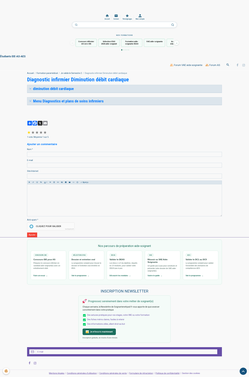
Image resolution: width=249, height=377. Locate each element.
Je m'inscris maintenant (101, 332)
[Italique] (33, 182)
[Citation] (50, 182)
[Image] (66, 182)
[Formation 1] (121, 49)
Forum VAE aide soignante (187, 65)
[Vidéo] (70, 182)
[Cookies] (6, 371)
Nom (29, 149)
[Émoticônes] (77, 182)
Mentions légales (56, 373)
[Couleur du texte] (45, 182)
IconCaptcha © (69, 229)
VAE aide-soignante (154, 42)
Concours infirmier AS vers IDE (86, 43)
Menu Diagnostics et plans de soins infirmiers (68, 101)
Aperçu (85, 182)
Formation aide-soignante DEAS (131, 43)
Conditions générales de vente (113, 373)
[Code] (73, 182)
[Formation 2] (123, 49)
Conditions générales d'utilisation (82, 373)
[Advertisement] (52, 6)
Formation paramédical (47, 73)
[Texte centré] (54, 182)
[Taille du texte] (41, 182)
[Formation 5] (128, 49)
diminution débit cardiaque (53, 88)
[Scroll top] (243, 371)
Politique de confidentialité (167, 373)
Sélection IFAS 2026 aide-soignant (109, 43)
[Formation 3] (125, 49)
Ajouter (32, 235)
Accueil (30, 73)
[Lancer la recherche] (172, 24)
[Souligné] (37, 182)
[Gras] (29, 182)
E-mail (30, 160)
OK (218, 352)
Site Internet (32, 171)
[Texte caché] (62, 182)
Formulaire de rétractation (141, 373)
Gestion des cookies (191, 373)
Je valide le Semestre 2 (71, 73)
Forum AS (214, 65)
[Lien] (58, 182)
